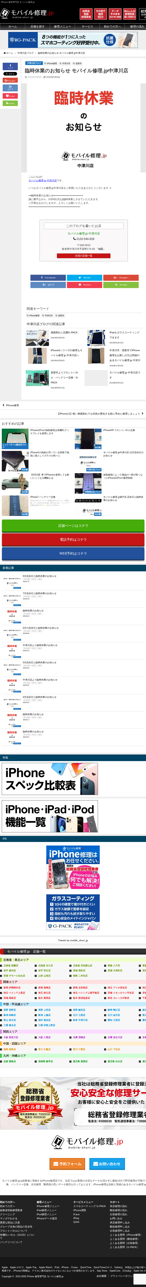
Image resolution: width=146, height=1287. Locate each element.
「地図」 (101, 249)
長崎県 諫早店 (45, 1061)
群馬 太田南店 (80, 987)
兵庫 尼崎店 (79, 1037)
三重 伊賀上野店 (46, 1025)
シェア (10, 68)
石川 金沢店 (114, 1015)
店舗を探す (37, 26)
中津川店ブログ (34, 63)
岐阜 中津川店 (80, 1020)
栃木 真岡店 (44, 998)
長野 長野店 (10, 1010)
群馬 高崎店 (44, 987)
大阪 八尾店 (44, 1037)
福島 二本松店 (80, 975)
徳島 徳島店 (10, 1049)
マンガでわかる (8, 1218)
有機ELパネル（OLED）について (17, 1236)
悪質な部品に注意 (10, 1222)
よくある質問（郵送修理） (125, 1238)
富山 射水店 (10, 1020)
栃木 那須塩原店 (81, 998)
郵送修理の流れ (118, 1210)
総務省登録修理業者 (11, 1210)
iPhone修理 (52, 63)
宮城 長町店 (79, 970)
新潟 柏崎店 (10, 1015)
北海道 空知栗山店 (82, 965)
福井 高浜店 (44, 1020)
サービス (87, 26)
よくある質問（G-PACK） (124, 1247)
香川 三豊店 (79, 1049)
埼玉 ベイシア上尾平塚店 (86, 992)
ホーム (12, 26)
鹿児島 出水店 (115, 1061)
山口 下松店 (114, 1049)
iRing (76, 1218)
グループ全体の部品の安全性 (16, 1226)
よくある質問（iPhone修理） (126, 1234)
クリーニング (7, 1214)
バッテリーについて (11, 1242)
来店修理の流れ (118, 1206)
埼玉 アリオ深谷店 (117, 987)
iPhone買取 (79, 1210)
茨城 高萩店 (10, 998)
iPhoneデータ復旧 (47, 1218)
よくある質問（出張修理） (125, 1243)
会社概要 (101, 1276)
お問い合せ (116, 1218)
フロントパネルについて (13, 1230)
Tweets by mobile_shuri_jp (73, 940)
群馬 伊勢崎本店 (12, 987)
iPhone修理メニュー (48, 1206)
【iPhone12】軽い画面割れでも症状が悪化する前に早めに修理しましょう (98, 413)
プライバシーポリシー (122, 1276)
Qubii (76, 1221)
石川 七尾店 (79, 1015)
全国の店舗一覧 (83, 255)
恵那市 (79, 63)
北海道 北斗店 (45, 965)
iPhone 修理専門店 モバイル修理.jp (45, 1276)
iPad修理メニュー (47, 1210)
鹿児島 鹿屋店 (80, 1061)
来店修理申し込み (120, 1222)
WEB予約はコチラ (73, 553)
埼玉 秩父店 (44, 992)
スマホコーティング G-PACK (89, 1206)
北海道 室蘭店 (11, 965)
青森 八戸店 (114, 965)
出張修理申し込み (120, 1230)
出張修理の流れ (118, 1214)
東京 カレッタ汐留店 (118, 998)
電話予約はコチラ (73, 539)
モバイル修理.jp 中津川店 (42, 180)
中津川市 (66, 63)
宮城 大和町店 (115, 970)
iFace (76, 1214)
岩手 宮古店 (44, 970)
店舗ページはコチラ (73, 525)
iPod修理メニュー (47, 1214)
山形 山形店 (44, 975)
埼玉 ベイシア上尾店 (14, 992)
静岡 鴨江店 (114, 1010)
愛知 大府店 (114, 1020)
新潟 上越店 (44, 1015)
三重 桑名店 (10, 1025)
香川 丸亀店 (44, 1049)
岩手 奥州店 (10, 970)
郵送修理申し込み (120, 1226)
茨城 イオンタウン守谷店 (121, 992)
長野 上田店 (44, 1010)
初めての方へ (7, 1206)
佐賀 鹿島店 (10, 1061)
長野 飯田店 (79, 1010)
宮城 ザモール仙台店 (14, 975)
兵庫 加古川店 (115, 1037)
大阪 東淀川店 (11, 1037)
